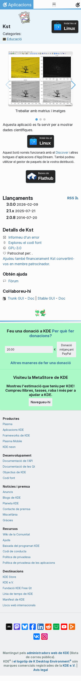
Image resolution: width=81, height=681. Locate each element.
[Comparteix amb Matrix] (9, 625)
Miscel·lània (10, 514)
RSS (71, 198)
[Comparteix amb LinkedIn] (40, 625)
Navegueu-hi (40, 402)
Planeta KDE (11, 503)
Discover (62, 152)
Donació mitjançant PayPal (67, 349)
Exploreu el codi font (24, 243)
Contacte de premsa (16, 509)
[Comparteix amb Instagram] (44, 634)
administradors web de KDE (48, 653)
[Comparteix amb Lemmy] (56, 625)
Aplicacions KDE (13, 429)
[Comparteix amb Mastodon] (17, 625)
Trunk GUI (16, 298)
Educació (14, 39)
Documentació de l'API (18, 460)
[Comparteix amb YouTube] (64, 625)
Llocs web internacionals (19, 605)
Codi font (9, 478)
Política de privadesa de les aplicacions (29, 562)
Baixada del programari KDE (21, 545)
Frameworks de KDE (16, 435)
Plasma (7, 424)
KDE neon (9, 446)
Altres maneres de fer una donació (40, 363)
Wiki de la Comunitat (16, 534)
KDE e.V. (8, 582)
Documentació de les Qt (19, 466)
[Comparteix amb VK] (36, 634)
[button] (36, 119)
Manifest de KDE (14, 599)
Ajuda (6, 540)
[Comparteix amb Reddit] (48, 625)
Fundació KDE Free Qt (17, 588)
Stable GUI (46, 298)
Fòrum (13, 281)
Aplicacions (16, 5)
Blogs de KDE (12, 497)
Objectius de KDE (14, 472)
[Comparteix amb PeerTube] (72, 625)
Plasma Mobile (12, 441)
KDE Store (9, 577)
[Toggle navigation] (54, 4)
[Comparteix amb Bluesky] (25, 625)
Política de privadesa (16, 557)
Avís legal (40, 670)
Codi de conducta (14, 551)
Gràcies (8, 520)
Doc (31, 298)
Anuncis (8, 492)
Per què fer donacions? (51, 333)
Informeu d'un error (23, 237)
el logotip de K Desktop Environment (42, 661)
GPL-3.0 (14, 248)
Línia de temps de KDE (18, 593)
